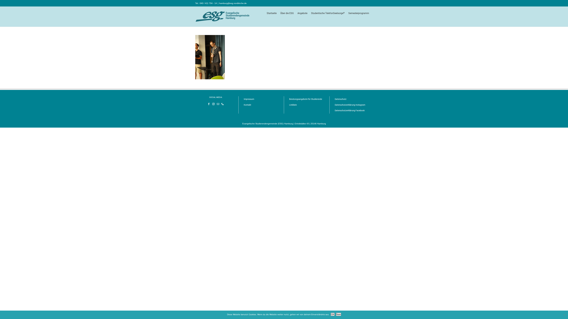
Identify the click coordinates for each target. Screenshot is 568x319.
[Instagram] (213, 104)
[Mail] (218, 104)
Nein (338, 314)
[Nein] (564, 314)
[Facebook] (209, 104)
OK (332, 314)
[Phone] (222, 104)
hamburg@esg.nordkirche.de (233, 3)
